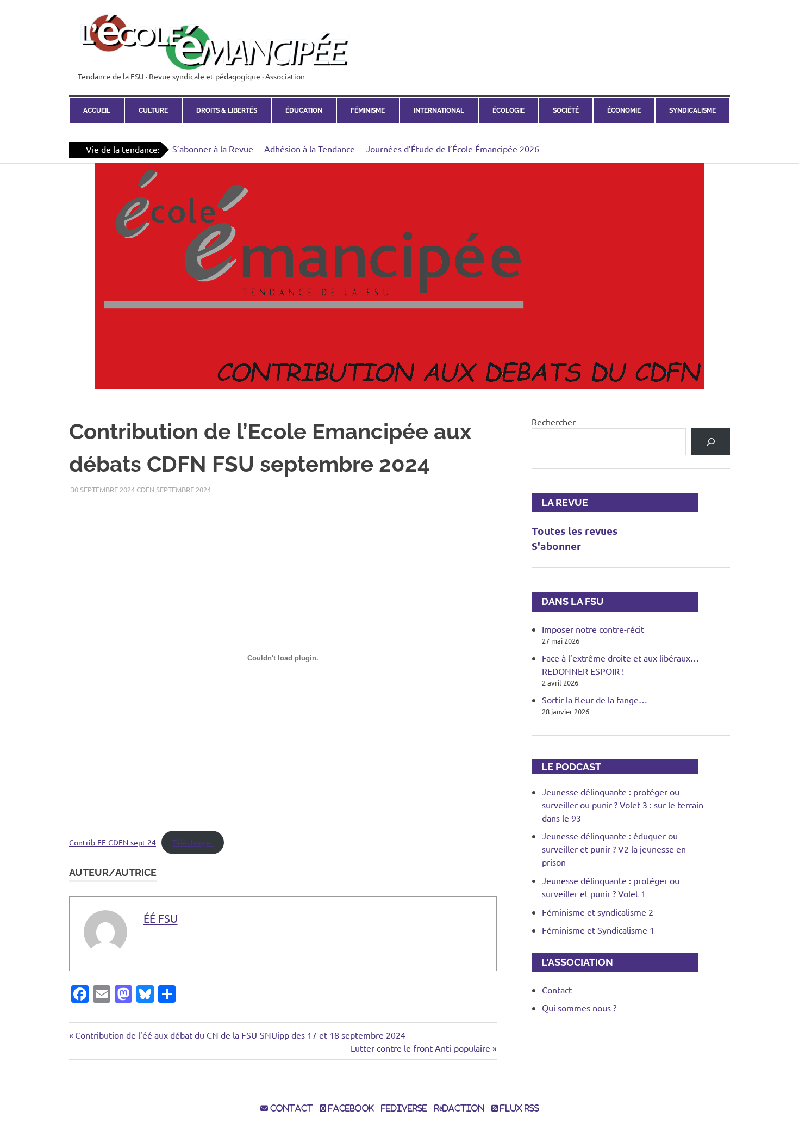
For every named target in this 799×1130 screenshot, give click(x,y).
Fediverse (404, 1108)
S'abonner (556, 546)
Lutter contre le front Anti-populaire (420, 1047)
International (439, 110)
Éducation (303, 110)
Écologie (508, 110)
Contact (557, 989)
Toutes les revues (574, 531)
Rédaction (459, 1108)
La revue (560, 502)
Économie (624, 110)
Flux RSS (518, 1108)
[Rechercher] (710, 441)
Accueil (96, 110)
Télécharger (192, 842)
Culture (153, 110)
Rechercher (554, 421)
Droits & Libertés (226, 110)
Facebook (350, 1108)
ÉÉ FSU (160, 918)
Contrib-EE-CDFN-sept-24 (112, 842)
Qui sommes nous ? (579, 1007)
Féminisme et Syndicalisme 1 (598, 929)
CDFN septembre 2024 (173, 489)
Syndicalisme (692, 110)
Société (566, 110)
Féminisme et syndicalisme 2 (597, 911)
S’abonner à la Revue (212, 148)
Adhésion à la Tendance (309, 148)
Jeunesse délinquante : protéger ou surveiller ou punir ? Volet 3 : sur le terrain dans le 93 (622, 804)
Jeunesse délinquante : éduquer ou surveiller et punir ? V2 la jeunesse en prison (614, 848)
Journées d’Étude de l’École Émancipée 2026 (452, 148)
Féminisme (368, 110)
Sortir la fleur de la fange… (594, 699)
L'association (572, 962)
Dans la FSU (568, 601)
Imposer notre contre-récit (593, 628)
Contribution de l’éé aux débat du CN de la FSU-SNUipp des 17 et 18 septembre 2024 (239, 1034)
